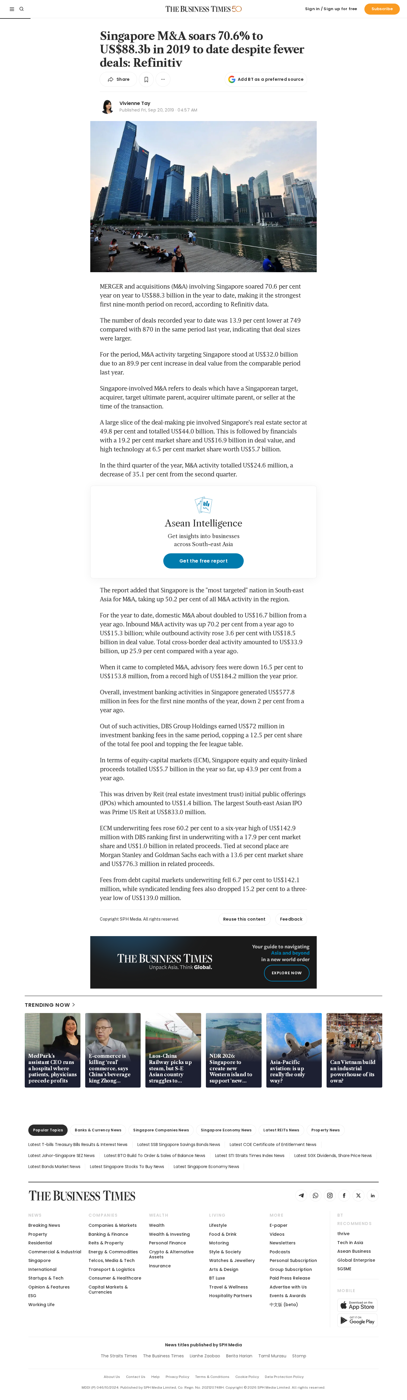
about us (112, 1377)
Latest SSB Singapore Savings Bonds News (178, 1144)
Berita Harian (239, 1356)
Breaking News (44, 1225)
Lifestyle (218, 1225)
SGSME (344, 1269)
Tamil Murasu (272, 1356)
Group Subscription (291, 1269)
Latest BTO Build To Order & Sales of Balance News (154, 1156)
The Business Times (163, 1356)
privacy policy (177, 1377)
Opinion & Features (49, 1287)
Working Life (41, 1305)
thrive (343, 1234)
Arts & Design (223, 1269)
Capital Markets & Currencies (108, 1289)
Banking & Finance (108, 1234)
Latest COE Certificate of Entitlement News (273, 1144)
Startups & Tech (45, 1278)
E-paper (279, 1225)
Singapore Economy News (226, 1130)
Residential (40, 1243)
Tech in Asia (350, 1243)
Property (37, 1234)
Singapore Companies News (161, 1130)
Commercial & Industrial (54, 1252)
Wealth (156, 1225)
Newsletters (283, 1243)
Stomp (299, 1356)
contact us (135, 1377)
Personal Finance (167, 1243)
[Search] (21, 9)
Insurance (160, 1266)
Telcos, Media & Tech (111, 1260)
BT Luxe (217, 1278)
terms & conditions (212, 1377)
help (155, 1377)
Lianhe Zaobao (205, 1356)
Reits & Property (105, 1243)
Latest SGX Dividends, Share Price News (333, 1156)
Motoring (219, 1243)
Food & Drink (223, 1234)
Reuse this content (244, 919)
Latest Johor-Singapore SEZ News (61, 1156)
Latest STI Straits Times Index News (250, 1156)
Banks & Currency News (98, 1130)
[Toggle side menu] (12, 9)
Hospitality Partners (230, 1296)
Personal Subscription (293, 1260)
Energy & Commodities (113, 1252)
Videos (277, 1234)
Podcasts (280, 1252)
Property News (325, 1130)
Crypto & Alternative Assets (171, 1254)
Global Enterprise (356, 1260)
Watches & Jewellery (232, 1260)
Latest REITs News (281, 1130)
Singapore (39, 1260)
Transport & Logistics (111, 1269)
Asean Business (354, 1251)
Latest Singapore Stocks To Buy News (127, 1167)
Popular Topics (48, 1130)
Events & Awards (288, 1296)
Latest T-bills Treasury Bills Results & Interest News (78, 1144)
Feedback (291, 919)
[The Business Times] (198, 9)
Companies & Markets (112, 1225)
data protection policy (284, 1377)
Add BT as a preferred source (271, 79)
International (42, 1269)
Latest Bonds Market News (54, 1167)
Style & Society (225, 1252)
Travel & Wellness (228, 1287)
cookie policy (247, 1377)
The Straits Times (119, 1356)
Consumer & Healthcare (114, 1278)
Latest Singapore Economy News (206, 1167)
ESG (32, 1296)
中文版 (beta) (284, 1305)
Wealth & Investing (169, 1234)
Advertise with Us (288, 1287)
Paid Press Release (290, 1278)
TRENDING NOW (47, 1005)
